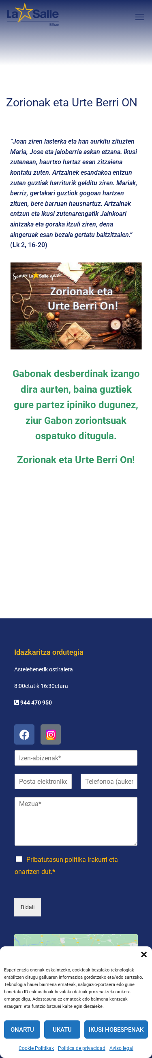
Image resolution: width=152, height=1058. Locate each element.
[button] (144, 954)
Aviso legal (121, 1048)
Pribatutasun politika (56, 859)
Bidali (27, 907)
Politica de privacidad (81, 1048)
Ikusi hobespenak (116, 1029)
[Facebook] (24, 734)
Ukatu (62, 1029)
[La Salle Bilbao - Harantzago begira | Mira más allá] (33, 16)
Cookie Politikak (36, 1048)
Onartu (22, 1029)
